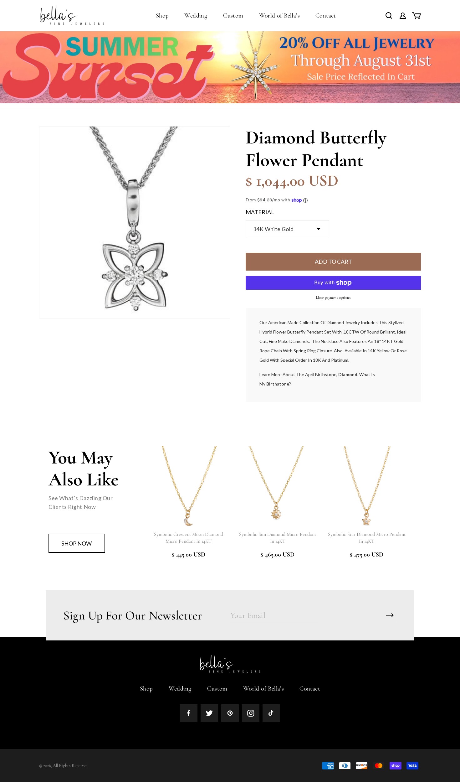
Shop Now (76, 543)
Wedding (180, 688)
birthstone (277, 383)
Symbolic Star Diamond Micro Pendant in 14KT (367, 537)
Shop (146, 688)
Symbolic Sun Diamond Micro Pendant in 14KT (277, 537)
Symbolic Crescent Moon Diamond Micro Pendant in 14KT (188, 537)
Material (260, 212)
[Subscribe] (389, 615)
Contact (309, 688)
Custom (217, 688)
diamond (347, 374)
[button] (162, 15)
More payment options (333, 297)
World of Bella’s (263, 688)
